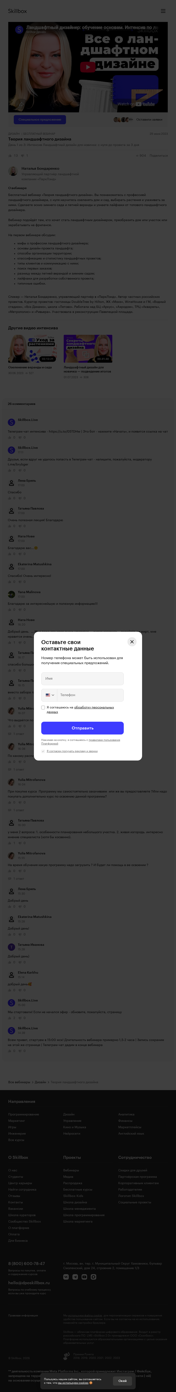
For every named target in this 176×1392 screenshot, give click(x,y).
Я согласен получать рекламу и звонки (72, 751)
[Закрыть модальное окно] (132, 641)
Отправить (83, 728)
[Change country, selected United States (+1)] (49, 695)
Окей (122, 1381)
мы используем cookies (73, 1382)
